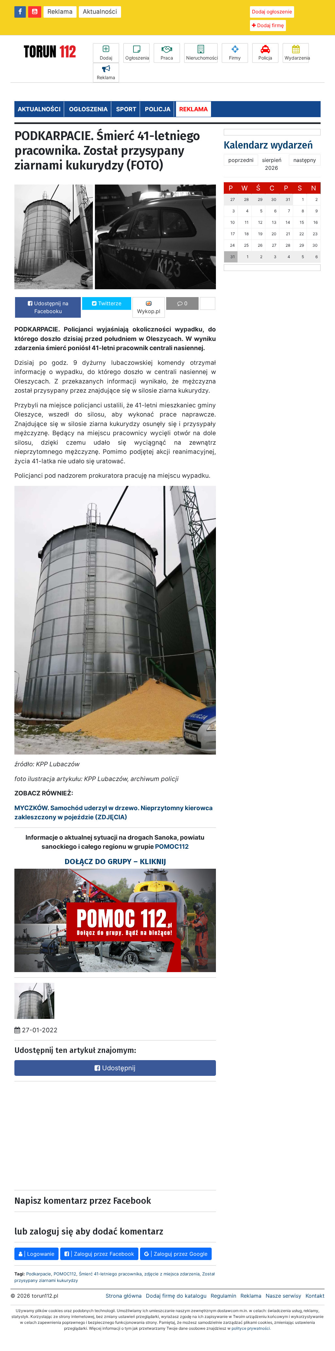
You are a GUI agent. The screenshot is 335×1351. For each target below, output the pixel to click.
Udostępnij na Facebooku (50, 307)
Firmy (235, 58)
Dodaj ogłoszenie (272, 12)
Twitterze (109, 303)
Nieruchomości (202, 58)
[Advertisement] (63, 1134)
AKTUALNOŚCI (39, 109)
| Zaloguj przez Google (178, 1254)
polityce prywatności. (251, 1328)
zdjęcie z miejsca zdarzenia (172, 1273)
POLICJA (157, 109)
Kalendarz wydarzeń (268, 145)
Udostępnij (117, 1068)
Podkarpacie (38, 1273)
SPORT (126, 109)
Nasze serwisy (283, 1295)
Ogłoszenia (137, 58)
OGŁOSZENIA (88, 109)
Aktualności (100, 11)
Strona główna (124, 1295)
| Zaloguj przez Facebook (101, 1254)
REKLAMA (193, 109)
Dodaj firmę (270, 25)
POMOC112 (172, 846)
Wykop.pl (148, 311)
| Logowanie (38, 1254)
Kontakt (315, 1295)
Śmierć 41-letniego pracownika (110, 1273)
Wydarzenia (297, 58)
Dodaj (106, 58)
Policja (265, 58)
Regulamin (223, 1295)
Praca (167, 58)
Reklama (60, 11)
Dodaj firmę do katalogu (176, 1295)
